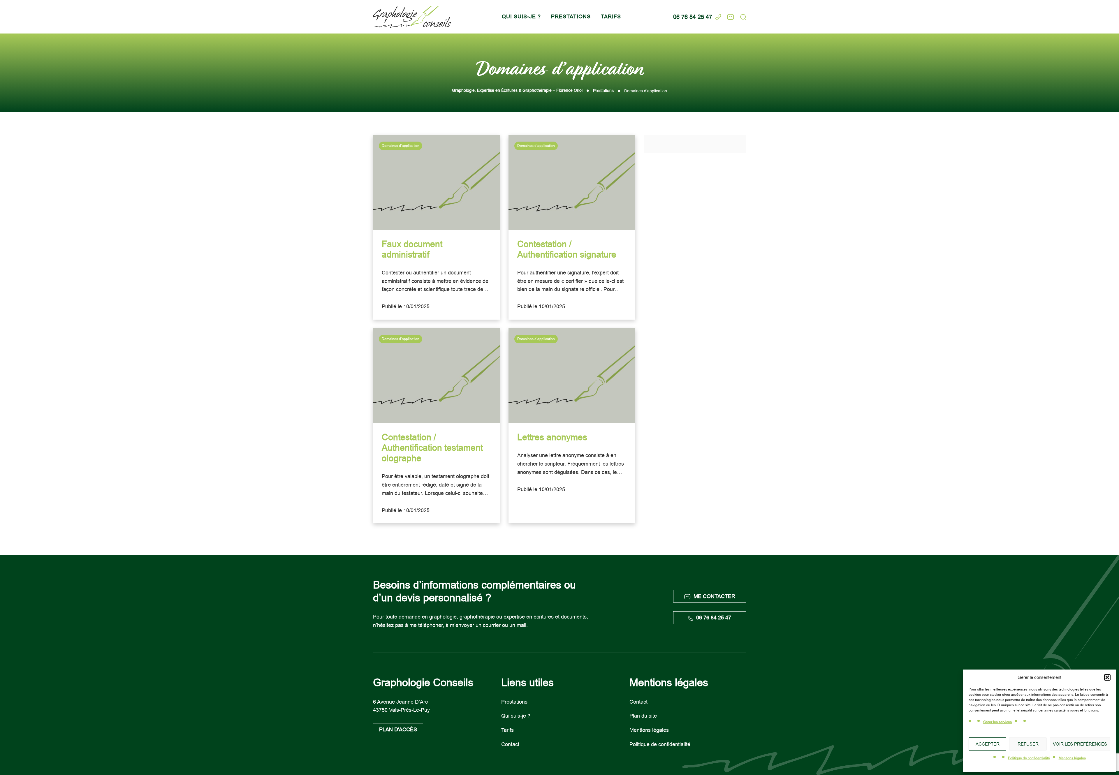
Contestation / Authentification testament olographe (432, 448)
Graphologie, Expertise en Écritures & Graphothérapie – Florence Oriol (517, 90)
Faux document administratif (412, 249)
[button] (1107, 677)
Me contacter (714, 596)
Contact (510, 744)
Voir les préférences (1080, 744)
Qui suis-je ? (521, 16)
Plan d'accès (398, 729)
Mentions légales (1072, 758)
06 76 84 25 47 (713, 617)
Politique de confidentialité (1029, 758)
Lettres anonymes (552, 437)
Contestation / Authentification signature (566, 249)
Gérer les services (997, 722)
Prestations (571, 16)
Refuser (1028, 744)
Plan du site (643, 715)
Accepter (988, 744)
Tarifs (611, 16)
